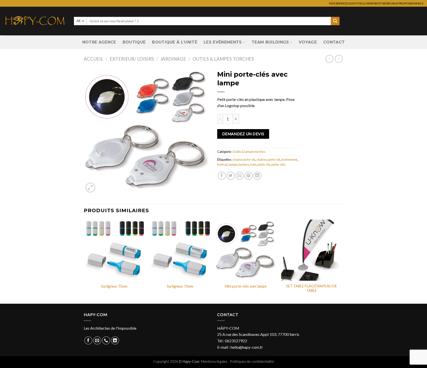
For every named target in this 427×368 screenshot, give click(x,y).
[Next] (341, 261)
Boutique (134, 42)
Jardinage (173, 59)
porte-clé (263, 164)
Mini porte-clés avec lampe (246, 286)
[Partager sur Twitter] (231, 176)
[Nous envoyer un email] (97, 340)
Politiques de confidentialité (252, 361)
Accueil (93, 59)
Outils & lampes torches (223, 59)
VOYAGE (308, 42)
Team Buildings (270, 42)
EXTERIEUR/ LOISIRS (132, 59)
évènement (289, 159)
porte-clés (278, 164)
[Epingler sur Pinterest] (248, 176)
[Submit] (335, 21)
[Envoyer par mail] (239, 176)
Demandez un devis (243, 134)
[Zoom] (90, 187)
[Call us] (106, 340)
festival (222, 164)
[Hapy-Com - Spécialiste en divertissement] (35, 21)
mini (253, 164)
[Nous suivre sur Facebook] (88, 340)
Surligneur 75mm (114, 286)
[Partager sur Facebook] (222, 176)
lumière (243, 164)
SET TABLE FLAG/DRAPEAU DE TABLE (311, 288)
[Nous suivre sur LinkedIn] (115, 340)
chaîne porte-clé (244, 159)
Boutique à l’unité (174, 42)
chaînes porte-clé (268, 159)
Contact (334, 42)
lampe (233, 164)
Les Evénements (223, 42)
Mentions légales (214, 361)
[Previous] (84, 261)
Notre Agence (99, 42)
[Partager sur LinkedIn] (257, 176)
